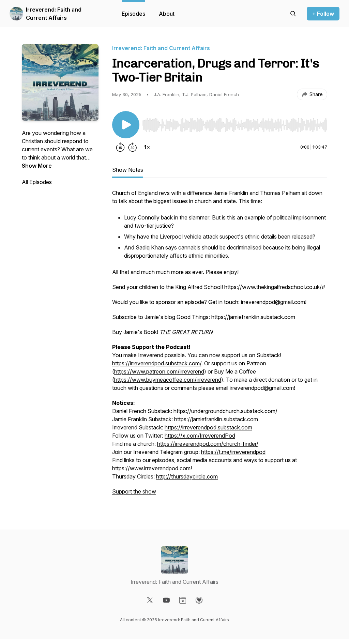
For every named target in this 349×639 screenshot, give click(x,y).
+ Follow (323, 13)
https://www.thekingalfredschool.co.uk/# (274, 287)
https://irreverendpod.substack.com (208, 427)
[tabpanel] (219, 345)
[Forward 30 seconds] (132, 147)
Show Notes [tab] (127, 169)
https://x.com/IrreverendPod (200, 435)
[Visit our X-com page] (150, 600)
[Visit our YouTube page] (166, 600)
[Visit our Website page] (182, 600)
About (166, 13)
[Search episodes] (293, 14)
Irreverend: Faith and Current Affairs (53, 13)
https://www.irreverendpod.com (151, 468)
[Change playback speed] (147, 147)
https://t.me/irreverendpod (233, 451)
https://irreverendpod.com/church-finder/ (207, 443)
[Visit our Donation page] (199, 600)
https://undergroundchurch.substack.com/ (225, 411)
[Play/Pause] (125, 124)
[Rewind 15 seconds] (120, 147)
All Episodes (37, 182)
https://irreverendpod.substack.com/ (156, 363)
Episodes (133, 13)
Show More (37, 165)
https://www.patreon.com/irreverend (159, 371)
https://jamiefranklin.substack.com (253, 317)
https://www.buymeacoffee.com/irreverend (167, 379)
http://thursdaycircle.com (187, 476)
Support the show (134, 491)
